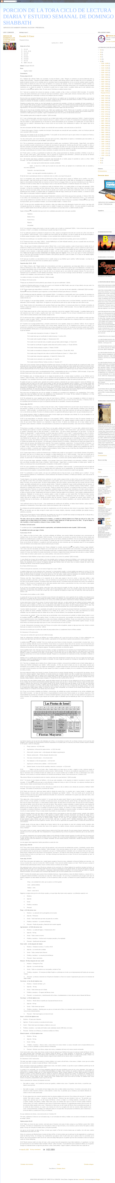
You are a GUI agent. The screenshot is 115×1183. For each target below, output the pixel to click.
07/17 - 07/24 (105, 114)
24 (101, 160)
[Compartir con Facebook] (52, 1149)
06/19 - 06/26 (105, 105)
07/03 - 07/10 (105, 109)
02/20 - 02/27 (105, 72)
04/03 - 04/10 (105, 86)
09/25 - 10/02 (105, 132)
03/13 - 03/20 (105, 79)
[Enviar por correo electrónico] (47, 1149)
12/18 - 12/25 (105, 155)
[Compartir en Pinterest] (54, 1149)
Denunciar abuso (103, 175)
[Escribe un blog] (49, 1149)
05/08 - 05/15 (105, 95)
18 (101, 54)
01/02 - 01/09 (105, 63)
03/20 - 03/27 (105, 81)
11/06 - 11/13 (105, 146)
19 (101, 56)
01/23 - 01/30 (105, 68)
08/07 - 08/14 (105, 121)
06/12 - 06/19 (105, 102)
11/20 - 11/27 (105, 150)
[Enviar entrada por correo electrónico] (43, 1149)
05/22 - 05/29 (105, 98)
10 (101, 50)
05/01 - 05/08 (105, 91)
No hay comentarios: (35, 1149)
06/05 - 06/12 (105, 100)
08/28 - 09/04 (105, 125)
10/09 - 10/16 (105, 137)
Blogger (98, 1179)
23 (101, 158)
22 (101, 61)
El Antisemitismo (102, 171)
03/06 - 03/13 (105, 77)
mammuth (81, 1179)
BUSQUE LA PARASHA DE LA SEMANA (108, 521)
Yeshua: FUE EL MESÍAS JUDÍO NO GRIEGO (108, 481)
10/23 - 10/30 (105, 141)
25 (101, 163)
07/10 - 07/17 (105, 112)
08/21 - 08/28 (105, 123)
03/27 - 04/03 (105, 84)
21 (101, 59)
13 (101, 52)
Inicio (58, 1164)
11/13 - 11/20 (105, 148)
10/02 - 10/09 (105, 134)
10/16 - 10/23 (105, 139)
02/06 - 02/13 (105, 70)
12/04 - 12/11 (105, 153)
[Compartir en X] (50, 1149)
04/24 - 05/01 (105, 88)
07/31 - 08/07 (105, 118)
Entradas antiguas (89, 1164)
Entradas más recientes (27, 1164)
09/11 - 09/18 (105, 130)
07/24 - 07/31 (105, 116)
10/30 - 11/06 (105, 144)
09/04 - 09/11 (105, 128)
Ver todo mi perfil (110, 41)
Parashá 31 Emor (26, 36)
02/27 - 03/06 (105, 75)
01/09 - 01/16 (105, 65)
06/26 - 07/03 (105, 107)
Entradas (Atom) (61, 1168)
